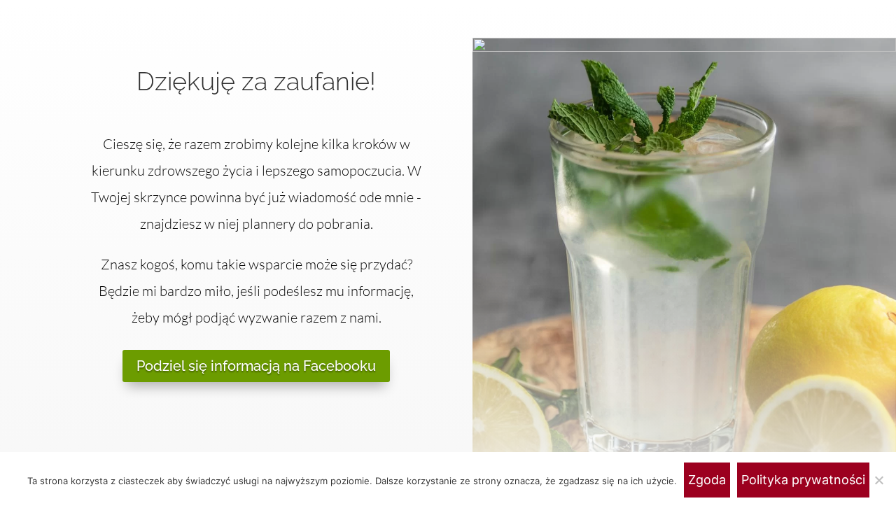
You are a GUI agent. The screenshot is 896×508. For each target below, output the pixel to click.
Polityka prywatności (803, 479)
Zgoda (707, 479)
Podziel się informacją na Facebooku (256, 366)
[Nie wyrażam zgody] (879, 480)
